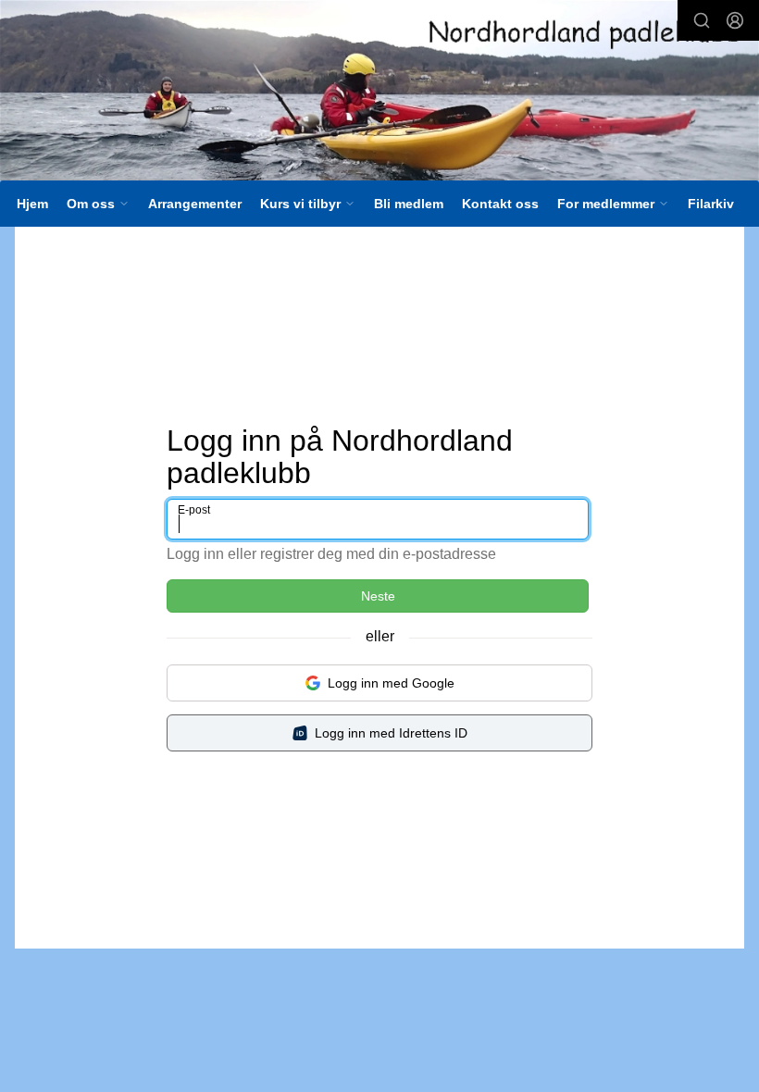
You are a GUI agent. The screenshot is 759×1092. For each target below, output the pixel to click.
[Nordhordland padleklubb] (379, 93)
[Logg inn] (735, 20)
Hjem (32, 203)
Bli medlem (408, 203)
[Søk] (701, 20)
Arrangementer (195, 203)
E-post (194, 509)
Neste (378, 596)
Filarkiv (711, 203)
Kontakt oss (500, 203)
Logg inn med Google (391, 683)
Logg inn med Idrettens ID (391, 733)
